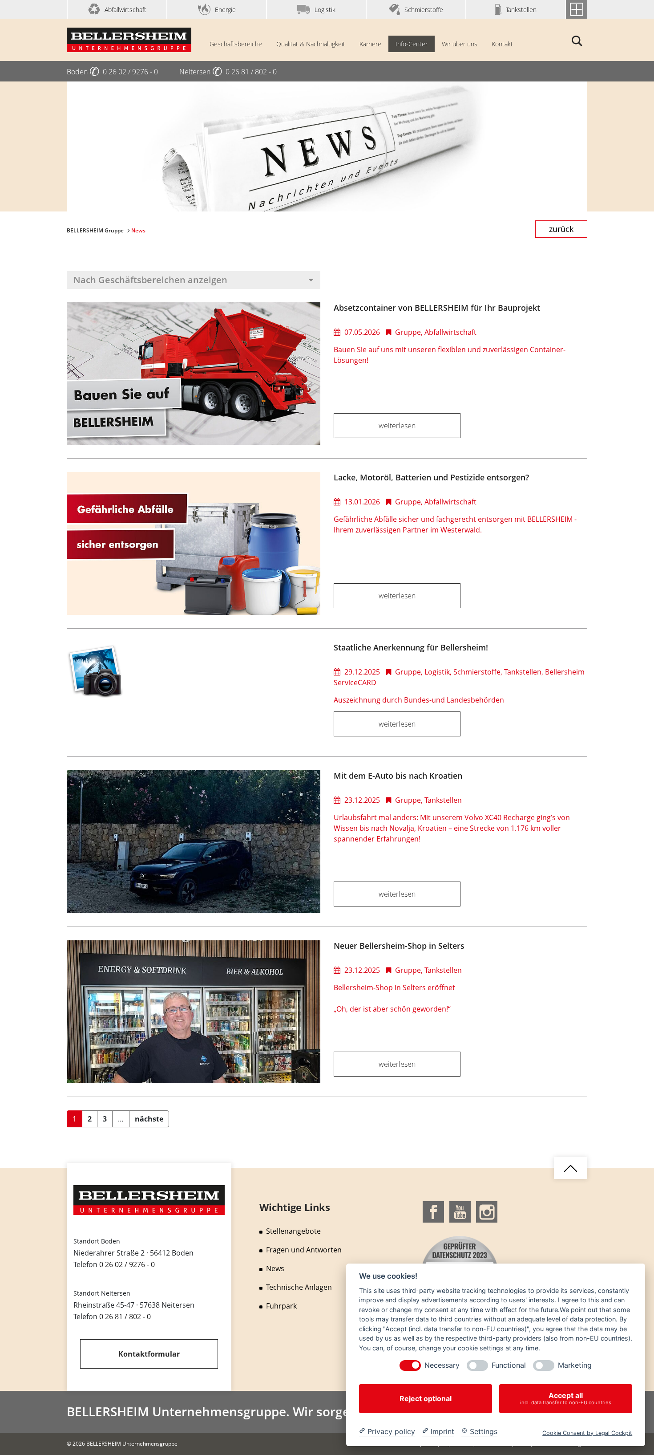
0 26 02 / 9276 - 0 (127, 1264)
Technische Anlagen (299, 1287)
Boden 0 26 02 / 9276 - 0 (112, 72)
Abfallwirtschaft (125, 9)
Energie (225, 9)
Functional (509, 1365)
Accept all (565, 1398)
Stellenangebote (293, 1231)
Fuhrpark (281, 1306)
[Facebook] (433, 1211)
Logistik (325, 9)
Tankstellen (521, 9)
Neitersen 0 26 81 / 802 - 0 (228, 72)
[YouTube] (460, 1211)
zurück (561, 229)
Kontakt (502, 44)
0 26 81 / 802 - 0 (125, 1316)
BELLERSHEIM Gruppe (96, 230)
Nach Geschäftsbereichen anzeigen (150, 280)
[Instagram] (486, 1211)
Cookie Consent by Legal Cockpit (587, 1432)
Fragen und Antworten (304, 1250)
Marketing (575, 1365)
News (275, 1268)
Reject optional (426, 1398)
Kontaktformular (149, 1354)
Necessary (442, 1365)
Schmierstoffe (423, 9)
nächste (149, 1119)
